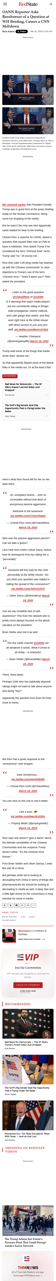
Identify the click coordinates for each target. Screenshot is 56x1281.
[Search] (51, 4)
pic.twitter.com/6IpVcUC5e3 (31, 329)
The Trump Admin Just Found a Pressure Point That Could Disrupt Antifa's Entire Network (25, 1242)
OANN (32, 917)
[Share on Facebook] (16, 905)
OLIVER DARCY (9, 920)
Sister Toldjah (10, 1094)
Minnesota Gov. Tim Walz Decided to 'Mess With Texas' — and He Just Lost (27, 1135)
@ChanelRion (21, 296)
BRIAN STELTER (9, 917)
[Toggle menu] (5, 4)
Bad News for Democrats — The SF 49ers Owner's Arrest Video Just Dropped (26, 1043)
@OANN (38, 296)
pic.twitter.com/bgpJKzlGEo (28, 816)
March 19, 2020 (39, 341)
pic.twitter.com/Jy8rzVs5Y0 (28, 588)
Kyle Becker (10, 1048)
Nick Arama (8, 31)
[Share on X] (4, 905)
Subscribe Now (28, 991)
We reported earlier (14, 204)
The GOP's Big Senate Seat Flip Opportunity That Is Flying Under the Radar (27, 1089)
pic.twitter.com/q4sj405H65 (28, 779)
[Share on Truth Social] (10, 905)
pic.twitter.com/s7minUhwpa (28, 515)
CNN (23, 917)
